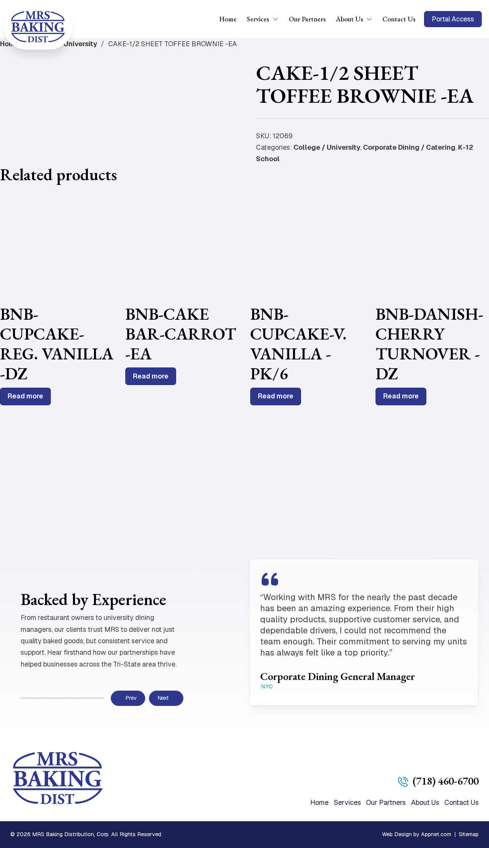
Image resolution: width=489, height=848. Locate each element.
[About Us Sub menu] (371, 19)
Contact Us (398, 19)
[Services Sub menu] (277, 19)
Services (258, 19)
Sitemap (469, 834)
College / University (326, 147)
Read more (25, 396)
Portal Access (453, 19)
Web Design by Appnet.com (416, 834)
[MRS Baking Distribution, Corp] (38, 27)
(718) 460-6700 (446, 781)
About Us (349, 19)
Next (163, 697)
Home (227, 19)
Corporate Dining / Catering (409, 147)
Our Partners (307, 19)
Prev (130, 697)
